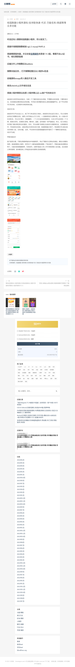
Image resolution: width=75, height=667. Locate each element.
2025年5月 (20, 486)
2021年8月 (20, 598)
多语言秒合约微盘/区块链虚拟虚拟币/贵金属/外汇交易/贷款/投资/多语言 (37, 421)
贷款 (56, 378)
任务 (24, 369)
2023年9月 (20, 539)
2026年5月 (20, 463)
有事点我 (53, 661)
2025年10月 (21, 477)
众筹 (28, 369)
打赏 (23, 375)
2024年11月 (21, 501)
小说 (45, 372)
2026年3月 (20, 469)
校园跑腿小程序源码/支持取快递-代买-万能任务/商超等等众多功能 (33, 262)
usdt (45, 366)
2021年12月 (21, 586)
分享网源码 (13, 12)
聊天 (41, 378)
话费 (51, 378)
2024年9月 (20, 507)
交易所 (19, 369)
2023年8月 (20, 542)
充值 (37, 369)
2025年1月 (20, 495)
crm (25, 366)
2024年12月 (21, 498)
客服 (29, 372)
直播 (32, 378)
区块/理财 (20, 618)
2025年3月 (20, 492)
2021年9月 (20, 595)
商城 (19, 372)
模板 (45, 375)
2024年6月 (20, 513)
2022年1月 (20, 583)
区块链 (46, 369)
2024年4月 (20, 519)
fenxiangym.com (20, 661)
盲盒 (28, 378)
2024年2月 (20, 525)
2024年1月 (20, 527)
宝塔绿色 (34, 54)
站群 (37, 378)
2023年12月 (21, 530)
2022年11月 (21, 566)
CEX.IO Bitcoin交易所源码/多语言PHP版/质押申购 (33, 407)
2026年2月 (20, 472)
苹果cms (46, 378)
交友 (54, 366)
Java (36, 366)
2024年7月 (20, 510)
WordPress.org (22, 650)
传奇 (33, 369)
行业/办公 (20, 627)
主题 (49, 366)
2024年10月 (21, 504)
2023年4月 (20, 554)
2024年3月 (20, 522)
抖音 (27, 375)
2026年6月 (20, 460)
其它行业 (20, 615)
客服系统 (35, 372)
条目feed (20, 644)
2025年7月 (20, 483)
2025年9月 (20, 480)
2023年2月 (20, 560)
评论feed (20, 647)
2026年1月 (20, 475)
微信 (19, 375)
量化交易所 (20, 381)
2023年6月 (20, 548)
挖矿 (36, 375)
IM (32, 366)
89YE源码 (67, 661)
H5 (29, 366)
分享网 (19, 433)
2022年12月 (21, 563)
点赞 (49, 375)
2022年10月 (21, 569)
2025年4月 (20, 489)
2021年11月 (21, 589)
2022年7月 (20, 575)
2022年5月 (20, 580)
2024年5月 (20, 516)
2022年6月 (20, 578)
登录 (18, 641)
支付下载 (37, 343)
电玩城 (19, 378)
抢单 (32, 375)
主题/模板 (20, 612)
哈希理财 (52, 369)
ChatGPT (20, 366)
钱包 (26, 381)
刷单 (41, 369)
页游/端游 (20, 630)
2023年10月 (21, 536)
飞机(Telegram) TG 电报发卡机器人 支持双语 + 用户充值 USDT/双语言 (37, 403)
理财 (53, 375)
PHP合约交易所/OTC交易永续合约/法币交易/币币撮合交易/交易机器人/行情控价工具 (37, 436)
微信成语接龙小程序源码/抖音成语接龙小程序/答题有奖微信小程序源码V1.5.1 (21, 284)
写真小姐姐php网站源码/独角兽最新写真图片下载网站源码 (54, 284)
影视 (54, 372)
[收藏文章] (15, 271)
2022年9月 (20, 572)
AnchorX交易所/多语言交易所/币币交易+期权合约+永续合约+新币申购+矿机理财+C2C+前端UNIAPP (36, 416)
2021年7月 (20, 601)
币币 (49, 372)
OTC (41, 366)
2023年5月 (20, 551)
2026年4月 (20, 466)
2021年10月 (21, 592)
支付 (40, 375)
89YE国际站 (37, 663)
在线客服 (24, 372)
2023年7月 (20, 545)
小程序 (19, 12)
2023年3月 (20, 557)
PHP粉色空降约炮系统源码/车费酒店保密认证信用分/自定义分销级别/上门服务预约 (37, 411)
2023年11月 (21, 533)
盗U (24, 378)
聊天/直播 (20, 624)
